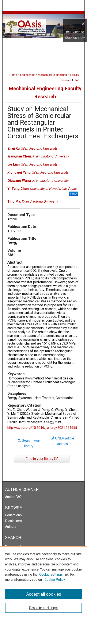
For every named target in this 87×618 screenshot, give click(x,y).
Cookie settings (51, 574)
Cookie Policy (55, 580)
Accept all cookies (43, 594)
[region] (43, 582)
